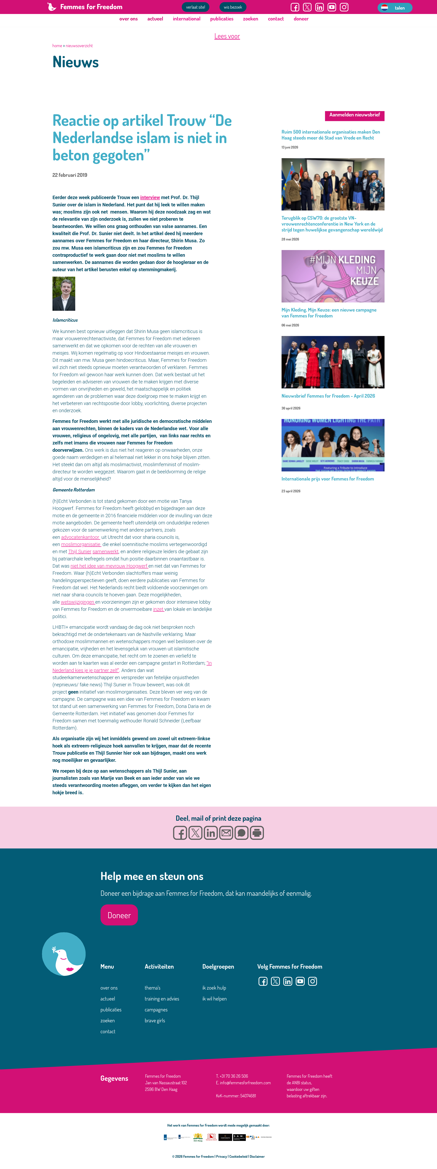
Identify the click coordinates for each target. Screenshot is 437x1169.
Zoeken (250, 18)
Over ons (109, 987)
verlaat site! (195, 7)
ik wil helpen (214, 998)
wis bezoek (233, 7)
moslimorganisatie (81, 544)
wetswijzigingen (78, 602)
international (187, 18)
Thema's (152, 987)
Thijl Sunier (79, 551)
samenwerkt (105, 551)
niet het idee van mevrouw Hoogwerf (109, 566)
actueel (107, 998)
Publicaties (221, 18)
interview (150, 197)
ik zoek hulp (214, 987)
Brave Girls (155, 1020)
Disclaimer (257, 1156)
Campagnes (156, 1009)
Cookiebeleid (238, 1156)
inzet (158, 609)
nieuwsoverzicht (79, 45)
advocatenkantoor (80, 537)
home (57, 45)
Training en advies (162, 998)
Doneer (301, 18)
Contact (276, 18)
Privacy (221, 1156)
